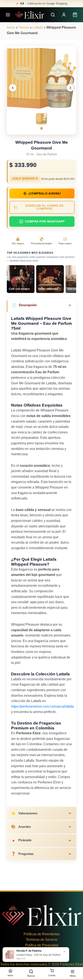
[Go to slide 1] (41, 128)
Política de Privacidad (41, 945)
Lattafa (38, 27)
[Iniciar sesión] (64, 14)
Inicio (11, 27)
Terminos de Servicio (41, 939)
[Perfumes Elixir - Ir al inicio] (29, 14)
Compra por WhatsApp (45, 221)
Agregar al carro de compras (44, 207)
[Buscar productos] (52, 14)
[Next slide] (70, 88)
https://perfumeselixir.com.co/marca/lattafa (42, 706)
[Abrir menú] (8, 14)
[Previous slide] (12, 88)
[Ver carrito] (75, 14)
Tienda (24, 27)
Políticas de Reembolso (42, 934)
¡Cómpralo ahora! (44, 193)
